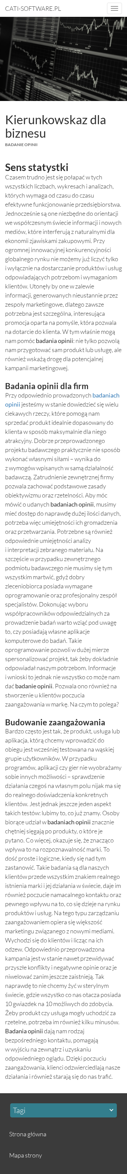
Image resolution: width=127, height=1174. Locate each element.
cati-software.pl (33, 8)
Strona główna (27, 1134)
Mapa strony (25, 1155)
